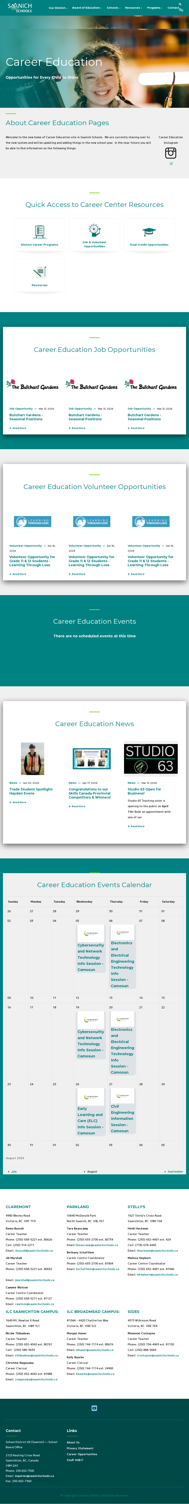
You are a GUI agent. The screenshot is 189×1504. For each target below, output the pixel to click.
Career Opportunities (82, 1454)
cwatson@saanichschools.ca (34, 1304)
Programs (154, 7)
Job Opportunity (21, 408)
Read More (18, 428)
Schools (113, 7)
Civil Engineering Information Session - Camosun (122, 1118)
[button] (180, 4)
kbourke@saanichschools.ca (95, 1374)
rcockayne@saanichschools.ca (158, 1355)
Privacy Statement (80, 1448)
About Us (73, 1442)
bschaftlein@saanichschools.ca (97, 1269)
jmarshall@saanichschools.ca (34, 1280)
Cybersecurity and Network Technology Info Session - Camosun (91, 957)
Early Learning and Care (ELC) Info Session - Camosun (91, 1120)
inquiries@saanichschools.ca (34, 1476)
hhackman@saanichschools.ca (157, 1251)
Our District (57, 8)
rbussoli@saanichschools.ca (34, 1251)
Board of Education (86, 7)
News (13, 783)
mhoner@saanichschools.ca (95, 1350)
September (175, 1171)
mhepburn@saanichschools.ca (157, 1274)
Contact (173, 7)
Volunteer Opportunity (25, 545)
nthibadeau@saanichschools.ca (36, 1355)
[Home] (20, 8)
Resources (133, 7)
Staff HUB (73, 1460)
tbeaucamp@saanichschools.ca (96, 1245)
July (14, 1171)
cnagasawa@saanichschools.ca (36, 1379)
